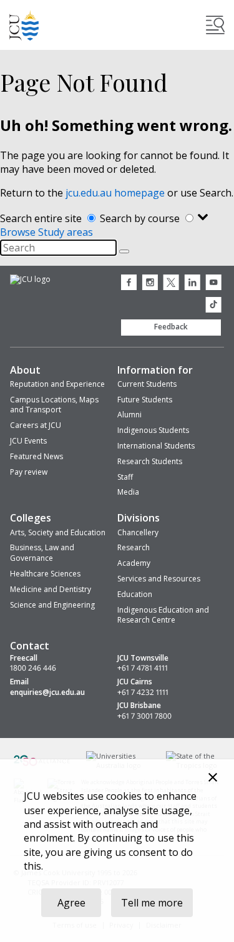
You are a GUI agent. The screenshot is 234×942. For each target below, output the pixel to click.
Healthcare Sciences (45, 573)
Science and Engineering (52, 605)
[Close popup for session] (213, 779)
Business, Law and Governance (42, 552)
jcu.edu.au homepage (115, 193)
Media (128, 492)
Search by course (141, 218)
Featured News (36, 456)
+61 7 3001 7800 (144, 716)
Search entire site (42, 218)
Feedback (171, 326)
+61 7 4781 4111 (142, 668)
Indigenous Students (153, 430)
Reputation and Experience (57, 384)
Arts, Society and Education (57, 532)
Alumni (129, 414)
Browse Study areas (46, 232)
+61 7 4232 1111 (142, 692)
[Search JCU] (215, 25)
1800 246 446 (33, 668)
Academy (133, 563)
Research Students (149, 461)
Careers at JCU (35, 425)
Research (133, 547)
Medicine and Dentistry (50, 589)
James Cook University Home (24, 25)
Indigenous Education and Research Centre (163, 615)
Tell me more (152, 903)
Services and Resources (158, 578)
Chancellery (137, 532)
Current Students (147, 384)
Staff (125, 477)
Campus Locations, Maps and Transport (54, 404)
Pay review (28, 472)
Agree (71, 903)
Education (134, 594)
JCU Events (28, 440)
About (25, 370)
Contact (29, 646)
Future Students (144, 399)
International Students (156, 445)
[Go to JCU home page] (30, 280)
